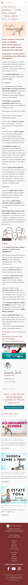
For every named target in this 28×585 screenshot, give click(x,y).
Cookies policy (16, 537)
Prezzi (14, 554)
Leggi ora (4, 448)
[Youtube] (13, 568)
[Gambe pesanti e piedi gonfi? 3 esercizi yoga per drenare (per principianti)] (14, 461)
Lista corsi (14, 552)
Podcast (14, 545)
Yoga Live (14, 547)
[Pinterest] (8, 382)
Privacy (10, 537)
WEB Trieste (20, 578)
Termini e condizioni (14, 535)
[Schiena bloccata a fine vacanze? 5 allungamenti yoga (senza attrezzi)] (14, 428)
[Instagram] (19, 568)
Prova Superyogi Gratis (14, 407)
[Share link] (14, 382)
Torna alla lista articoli (8, 389)
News (14, 543)
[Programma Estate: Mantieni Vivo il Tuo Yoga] (14, 494)
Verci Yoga (10, 574)
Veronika (14, 559)
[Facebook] (5, 382)
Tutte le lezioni (14, 549)
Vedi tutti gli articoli (8, 416)
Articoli (14, 541)
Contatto (14, 561)
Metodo (14, 557)
